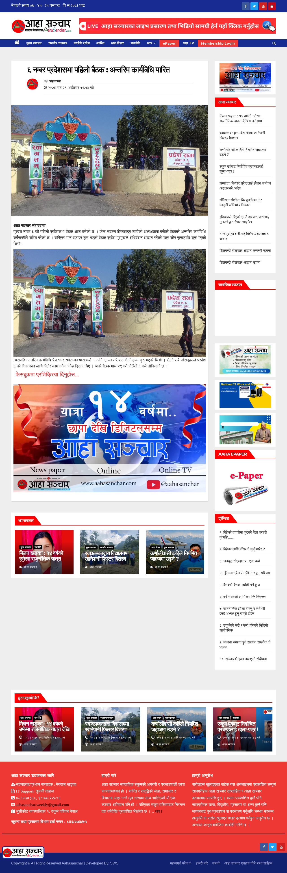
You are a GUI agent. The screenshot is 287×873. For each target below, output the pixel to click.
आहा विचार (117, 43)
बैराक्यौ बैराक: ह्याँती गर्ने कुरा (241, 585)
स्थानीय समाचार (57, 43)
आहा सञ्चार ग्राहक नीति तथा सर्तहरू (248, 863)
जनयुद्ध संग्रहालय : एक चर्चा (241, 561)
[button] (274, 43)
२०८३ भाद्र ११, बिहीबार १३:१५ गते (44, 737)
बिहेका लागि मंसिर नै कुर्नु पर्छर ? (244, 549)
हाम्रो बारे (202, 863)
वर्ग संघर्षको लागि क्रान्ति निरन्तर (244, 597)
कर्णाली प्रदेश (82, 43)
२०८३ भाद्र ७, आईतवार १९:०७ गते (110, 737)
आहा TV (188, 43)
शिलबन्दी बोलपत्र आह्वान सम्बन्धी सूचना (245, 250)
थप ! (158, 811)
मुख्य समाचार (34, 43)
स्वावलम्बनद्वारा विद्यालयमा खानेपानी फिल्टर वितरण (106, 556)
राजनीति (135, 43)
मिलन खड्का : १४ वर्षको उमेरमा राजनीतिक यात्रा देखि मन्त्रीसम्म (41, 558)
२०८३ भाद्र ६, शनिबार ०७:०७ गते (176, 737)
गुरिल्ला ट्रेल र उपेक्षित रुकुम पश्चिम (246, 573)
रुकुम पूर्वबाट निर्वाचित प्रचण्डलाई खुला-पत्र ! (237, 727)
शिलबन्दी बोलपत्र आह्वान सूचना (240, 262)
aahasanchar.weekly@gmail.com (42, 805)
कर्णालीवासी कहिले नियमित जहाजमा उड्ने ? (173, 556)
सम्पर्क (216, 863)
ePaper (169, 43)
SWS (114, 863)
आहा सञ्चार (55, 81)
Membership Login (218, 43)
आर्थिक (100, 43)
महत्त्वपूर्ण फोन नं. (180, 863)
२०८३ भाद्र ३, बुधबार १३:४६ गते (241, 737)
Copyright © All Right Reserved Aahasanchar (47, 863)
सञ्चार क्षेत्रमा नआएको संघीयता (246, 659)
